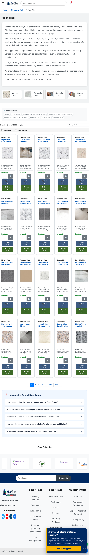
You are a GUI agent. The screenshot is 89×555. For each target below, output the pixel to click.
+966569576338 (9, 500)
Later (84, 548)
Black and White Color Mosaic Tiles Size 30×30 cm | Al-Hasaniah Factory (44, 141)
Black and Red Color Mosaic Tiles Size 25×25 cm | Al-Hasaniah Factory (63, 325)
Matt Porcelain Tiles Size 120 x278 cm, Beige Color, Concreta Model (81, 202)
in (11, 516)
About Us (78, 496)
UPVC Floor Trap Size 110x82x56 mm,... (34, 114)
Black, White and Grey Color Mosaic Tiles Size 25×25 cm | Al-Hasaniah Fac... (81, 325)
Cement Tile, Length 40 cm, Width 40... (16, 117)
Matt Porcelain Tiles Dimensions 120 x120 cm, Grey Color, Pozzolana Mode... (26, 325)
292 (56, 385)
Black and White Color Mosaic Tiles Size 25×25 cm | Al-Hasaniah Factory (26, 202)
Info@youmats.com (9, 505)
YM (5, 551)
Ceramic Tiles (43, 321)
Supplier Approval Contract (78, 512)
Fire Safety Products (55, 520)
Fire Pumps (36, 505)
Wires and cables (55, 496)
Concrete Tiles (46, 117)
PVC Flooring (16, 114)
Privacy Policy (78, 519)
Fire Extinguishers (35, 539)
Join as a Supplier (64, 549)
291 (50, 385)
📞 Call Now (7, 182)
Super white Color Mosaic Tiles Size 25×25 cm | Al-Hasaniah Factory (63, 141)
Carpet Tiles (61, 260)
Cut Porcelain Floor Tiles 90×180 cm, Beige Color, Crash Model (25, 141)
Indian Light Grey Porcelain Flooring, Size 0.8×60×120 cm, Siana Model (7, 202)
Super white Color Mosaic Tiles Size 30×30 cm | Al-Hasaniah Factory (7, 141)
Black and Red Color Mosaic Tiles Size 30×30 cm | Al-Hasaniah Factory (7, 325)
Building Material (35, 498)
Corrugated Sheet (35, 518)
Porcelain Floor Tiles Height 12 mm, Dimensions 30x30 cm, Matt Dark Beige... (26, 264)
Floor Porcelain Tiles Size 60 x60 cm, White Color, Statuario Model (62, 202)
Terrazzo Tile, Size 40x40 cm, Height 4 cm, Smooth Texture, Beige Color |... (44, 264)
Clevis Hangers (55, 527)
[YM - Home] (12, 3)
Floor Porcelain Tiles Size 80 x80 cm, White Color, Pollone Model (80, 264)
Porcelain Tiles (25, 137)
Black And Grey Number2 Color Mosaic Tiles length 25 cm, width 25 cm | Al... (43, 202)
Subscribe (63, 478)
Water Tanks (35, 511)
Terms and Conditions (78, 503)
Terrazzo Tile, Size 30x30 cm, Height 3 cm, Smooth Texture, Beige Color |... (81, 141)
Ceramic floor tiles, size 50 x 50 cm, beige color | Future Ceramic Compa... (43, 325)
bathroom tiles (34, 117)
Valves (56, 507)
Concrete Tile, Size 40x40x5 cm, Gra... (60, 114)
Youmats (7, 114)
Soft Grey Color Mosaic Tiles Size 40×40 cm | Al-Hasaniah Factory (7, 264)
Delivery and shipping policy (78, 527)
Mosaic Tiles (5, 137)
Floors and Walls (58, 117)
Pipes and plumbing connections (35, 528)
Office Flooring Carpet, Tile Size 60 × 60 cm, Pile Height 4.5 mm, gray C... (63, 264)
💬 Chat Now (7, 188)
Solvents (55, 513)
